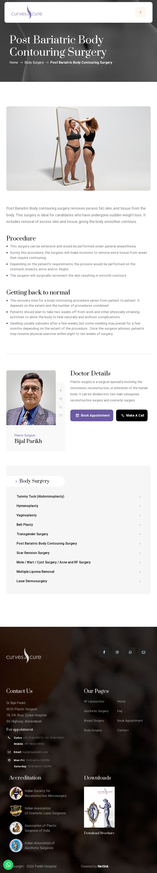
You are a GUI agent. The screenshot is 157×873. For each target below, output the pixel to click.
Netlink (103, 866)
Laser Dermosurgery (32, 581)
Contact (123, 730)
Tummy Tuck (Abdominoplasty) (40, 496)
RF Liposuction (94, 701)
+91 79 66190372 (33, 737)
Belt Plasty (25, 525)
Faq (119, 711)
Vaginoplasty (27, 515)
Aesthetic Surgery (96, 711)
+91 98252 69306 (34, 743)
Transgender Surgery (32, 534)
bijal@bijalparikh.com (35, 752)
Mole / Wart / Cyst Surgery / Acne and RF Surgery (54, 562)
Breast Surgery (94, 720)
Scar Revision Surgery (33, 553)
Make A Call (134, 415)
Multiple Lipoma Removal (35, 572)
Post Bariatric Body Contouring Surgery (47, 543)
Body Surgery (34, 62)
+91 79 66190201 (54, 737)
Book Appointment (95, 415)
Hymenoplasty (27, 506)
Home (13, 62)
